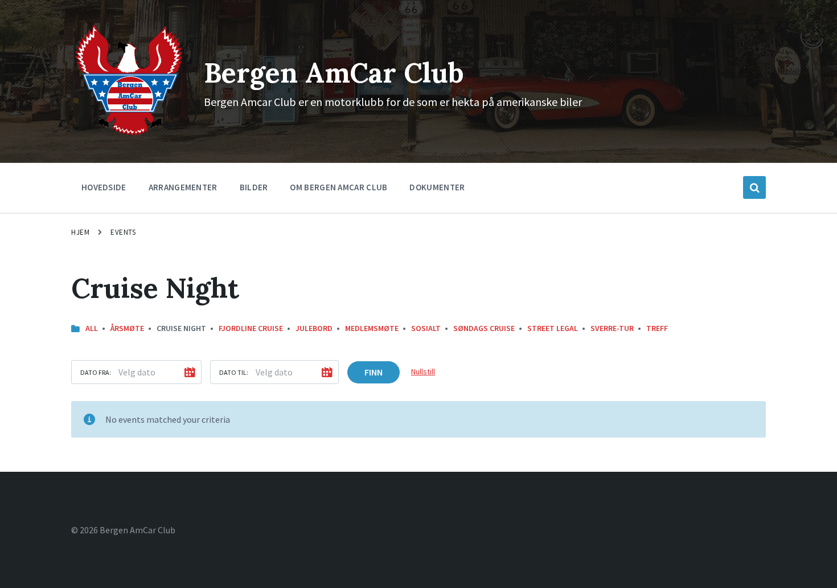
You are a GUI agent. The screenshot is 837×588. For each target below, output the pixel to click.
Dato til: (233, 372)
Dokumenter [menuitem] (437, 187)
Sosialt (426, 328)
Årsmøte (127, 328)
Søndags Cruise (484, 328)
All (91, 328)
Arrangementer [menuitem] (183, 187)
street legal (552, 328)
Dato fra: (95, 372)
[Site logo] (129, 135)
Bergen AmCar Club (334, 72)
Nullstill (423, 371)
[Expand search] (754, 187)
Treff (657, 328)
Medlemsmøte (372, 328)
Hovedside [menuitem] (103, 187)
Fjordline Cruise (251, 328)
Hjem (80, 232)
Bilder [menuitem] (254, 187)
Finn (373, 372)
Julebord (314, 328)
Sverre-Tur (612, 328)
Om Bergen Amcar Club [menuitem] (338, 187)
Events (123, 232)
